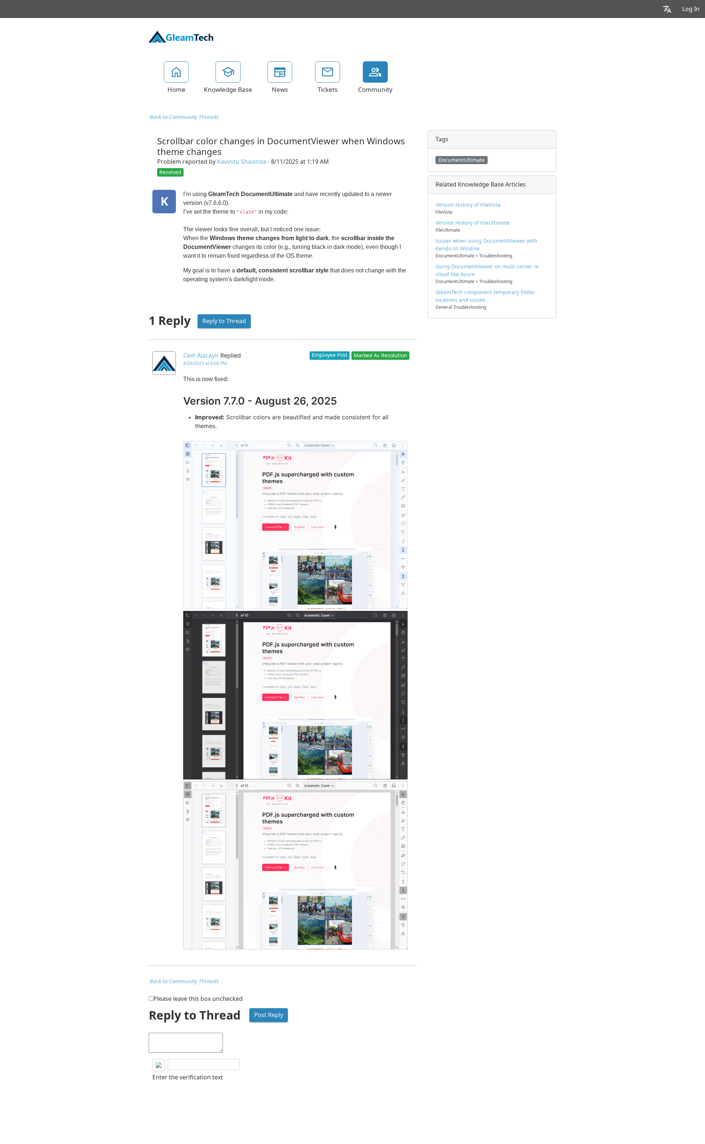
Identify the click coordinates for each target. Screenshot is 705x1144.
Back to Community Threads (183, 117)
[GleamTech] (181, 35)
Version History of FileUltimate (472, 223)
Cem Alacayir (201, 355)
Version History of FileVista (467, 205)
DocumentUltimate (461, 160)
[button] (667, 9)
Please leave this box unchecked (198, 998)
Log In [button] (690, 9)
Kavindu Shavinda (241, 161)
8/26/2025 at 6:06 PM (205, 363)
